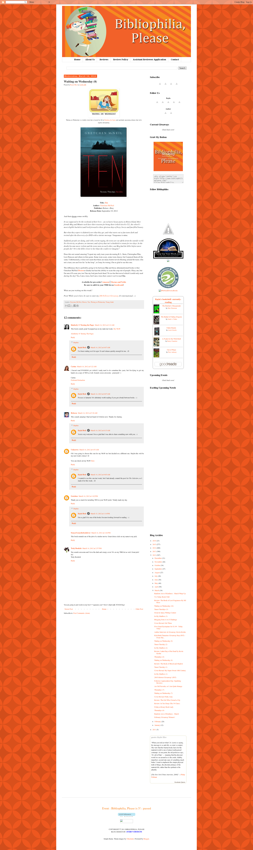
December (158, 558)
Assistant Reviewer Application (149, 59)
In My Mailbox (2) (160, 648)
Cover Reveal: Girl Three (163, 623)
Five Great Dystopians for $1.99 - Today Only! (168, 627)
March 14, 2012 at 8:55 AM (89, 449)
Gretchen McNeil (107, 205)
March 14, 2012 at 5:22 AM (86, 366)
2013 (155, 551)
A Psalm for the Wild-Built (171, 339)
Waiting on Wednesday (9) (163, 641)
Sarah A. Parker (172, 319)
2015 (155, 544)
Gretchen (74, 496)
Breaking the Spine (110, 120)
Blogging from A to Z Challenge (165, 619)
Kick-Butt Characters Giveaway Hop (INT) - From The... (169, 636)
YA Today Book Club (162, 597)
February (158, 721)
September (158, 569)
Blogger (146, 839)
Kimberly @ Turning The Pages (82, 333)
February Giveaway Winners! (164, 717)
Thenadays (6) (159, 710)
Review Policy (120, 59)
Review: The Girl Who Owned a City (167, 700)
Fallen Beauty (171, 328)
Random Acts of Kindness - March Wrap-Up (170, 593)
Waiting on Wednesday (98, 302)
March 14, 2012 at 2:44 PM (101, 533)
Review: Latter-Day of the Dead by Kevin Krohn (168, 652)
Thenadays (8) (159, 657)
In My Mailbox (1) (160, 674)
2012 (155, 555)
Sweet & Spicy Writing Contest (165, 612)
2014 (155, 548)
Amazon (105, 281)
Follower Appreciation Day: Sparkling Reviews (167, 682)
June (156, 579)
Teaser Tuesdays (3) (161, 609)
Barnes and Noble (118, 281)
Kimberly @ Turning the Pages (82, 325)
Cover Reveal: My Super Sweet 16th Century (170, 670)
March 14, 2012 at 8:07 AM (100, 347)
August (157, 572)
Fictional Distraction (78, 380)
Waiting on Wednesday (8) (163, 660)
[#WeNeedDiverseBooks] (168, 290)
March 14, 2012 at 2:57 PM (92, 548)
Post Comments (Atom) (81, 613)
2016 (155, 540)
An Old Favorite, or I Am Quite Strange (168, 686)
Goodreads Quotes (180, 782)
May (156, 583)
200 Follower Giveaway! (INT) (165, 677)
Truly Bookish (76, 548)
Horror (84, 302)
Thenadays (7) (159, 690)
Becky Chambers (172, 341)
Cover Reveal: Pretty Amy (163, 696)
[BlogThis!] (69, 305)
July (156, 576)
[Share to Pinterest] (77, 305)
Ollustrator (130, 839)
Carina (73, 366)
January (157, 725)
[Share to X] (71, 305)
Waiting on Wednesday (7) (163, 693)
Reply (73, 337)
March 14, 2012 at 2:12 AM (104, 325)
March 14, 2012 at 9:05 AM (100, 474)
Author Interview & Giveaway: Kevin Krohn (170, 632)
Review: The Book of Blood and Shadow (168, 663)
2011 (155, 729)
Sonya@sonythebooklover (80, 533)
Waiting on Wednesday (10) (163, 606)
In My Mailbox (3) (160, 616)
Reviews (104, 59)
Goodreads (118, 284)
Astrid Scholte (172, 330)
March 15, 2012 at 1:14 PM (100, 513)
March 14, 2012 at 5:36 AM (87, 413)
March (157, 590)
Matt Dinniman (172, 308)
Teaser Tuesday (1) (160, 667)
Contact (175, 59)
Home (77, 59)
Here (92, 461)
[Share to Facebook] (74, 305)
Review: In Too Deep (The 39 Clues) (167, 703)
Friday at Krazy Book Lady (163, 707)
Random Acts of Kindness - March (166, 714)
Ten (106, 202)
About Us (90, 59)
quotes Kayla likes (158, 737)
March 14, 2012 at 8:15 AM (100, 430)
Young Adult (110, 302)
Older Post (139, 609)
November (158, 562)
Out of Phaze (171, 350)
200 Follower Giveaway (108, 295)
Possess (81, 270)
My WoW (116, 329)
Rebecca (74, 413)
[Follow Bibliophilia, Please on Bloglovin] (126, 816)
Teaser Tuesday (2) (160, 644)
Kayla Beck (82, 347)
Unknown (74, 449)
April (157, 586)
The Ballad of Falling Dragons (171, 317)
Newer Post (69, 609)
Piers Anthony (172, 352)
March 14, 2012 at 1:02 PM (88, 496)
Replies (76, 342)
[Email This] (66, 305)
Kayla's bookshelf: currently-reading (168, 301)
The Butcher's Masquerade (171, 306)
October (158, 565)
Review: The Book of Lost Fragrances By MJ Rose (170, 601)
